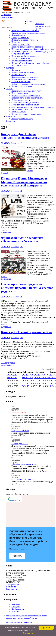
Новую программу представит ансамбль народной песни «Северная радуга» (27, 288)
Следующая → (7, 365)
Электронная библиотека (22, 72)
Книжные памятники (20, 81)
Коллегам (10, 121)
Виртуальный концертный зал (24, 40)
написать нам (7, 17)
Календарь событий (20, 37)
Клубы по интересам (20, 58)
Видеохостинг (12, 589)
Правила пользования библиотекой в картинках (32, 49)
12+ (21, 143)
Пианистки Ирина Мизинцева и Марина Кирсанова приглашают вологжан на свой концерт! (24, 182)
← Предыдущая (8, 362)
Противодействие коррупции (19, 622)
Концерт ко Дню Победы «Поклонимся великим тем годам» (27, 136)
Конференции (17, 609)
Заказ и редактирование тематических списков (32, 107)
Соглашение (28, 633)
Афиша (30, 171)
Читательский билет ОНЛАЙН (25, 30)
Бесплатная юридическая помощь (26, 114)
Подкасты (15, 42)
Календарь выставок (20, 44)
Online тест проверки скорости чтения (28, 84)
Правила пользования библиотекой (27, 47)
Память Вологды (18, 75)
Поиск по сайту (8, 21)
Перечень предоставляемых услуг (26, 91)
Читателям (39, 24)
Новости (15, 143)
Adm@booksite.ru (13, 584)
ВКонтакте (11, 587)
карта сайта (6, 15)
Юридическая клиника (21, 61)
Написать (17, 556)
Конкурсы (10, 116)
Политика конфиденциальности (25, 56)
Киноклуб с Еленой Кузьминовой (26, 332)
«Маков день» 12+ (19, 444)
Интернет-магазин (19, 93)
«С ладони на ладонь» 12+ (23, 479)
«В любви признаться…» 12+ (24, 464)
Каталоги (15, 70)
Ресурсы (10, 68)
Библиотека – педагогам (22, 109)
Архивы (10, 494)
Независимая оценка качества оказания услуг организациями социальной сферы (26, 617)
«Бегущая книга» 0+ (20, 430)
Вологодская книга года (22, 119)
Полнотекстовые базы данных (24, 79)
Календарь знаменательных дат (25, 77)
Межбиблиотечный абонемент (25, 105)
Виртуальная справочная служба (26, 95)
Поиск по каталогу (22, 21)
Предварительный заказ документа (27, 98)
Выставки (15, 604)
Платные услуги (18, 112)
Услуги (9, 88)
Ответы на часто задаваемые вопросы (28, 33)
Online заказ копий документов (25, 102)
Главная (30, 21)
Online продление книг (21, 100)
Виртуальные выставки (21, 86)
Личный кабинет (19, 35)
